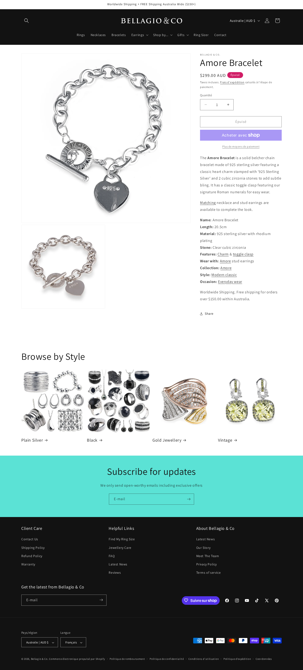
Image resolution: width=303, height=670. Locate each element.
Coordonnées (264, 659)
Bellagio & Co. (40, 659)
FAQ (112, 556)
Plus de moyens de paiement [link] (240, 146)
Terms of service (208, 573)
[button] (26, 20)
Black (92, 440)
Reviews (115, 573)
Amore (225, 261)
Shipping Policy (33, 547)
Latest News (118, 564)
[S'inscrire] (188, 499)
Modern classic (224, 274)
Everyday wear (230, 281)
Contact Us (29, 539)
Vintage (225, 440)
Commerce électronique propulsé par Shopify (77, 659)
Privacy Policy (206, 564)
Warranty (28, 564)
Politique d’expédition (237, 659)
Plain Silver (32, 440)
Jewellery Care (120, 547)
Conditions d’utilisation (203, 659)
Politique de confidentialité (167, 659)
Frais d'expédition (232, 82)
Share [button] (209, 313)
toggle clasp (243, 254)
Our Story (203, 547)
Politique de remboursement (127, 659)
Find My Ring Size (122, 539)
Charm (223, 254)
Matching (208, 202)
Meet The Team (207, 556)
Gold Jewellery (166, 440)
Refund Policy (31, 556)
